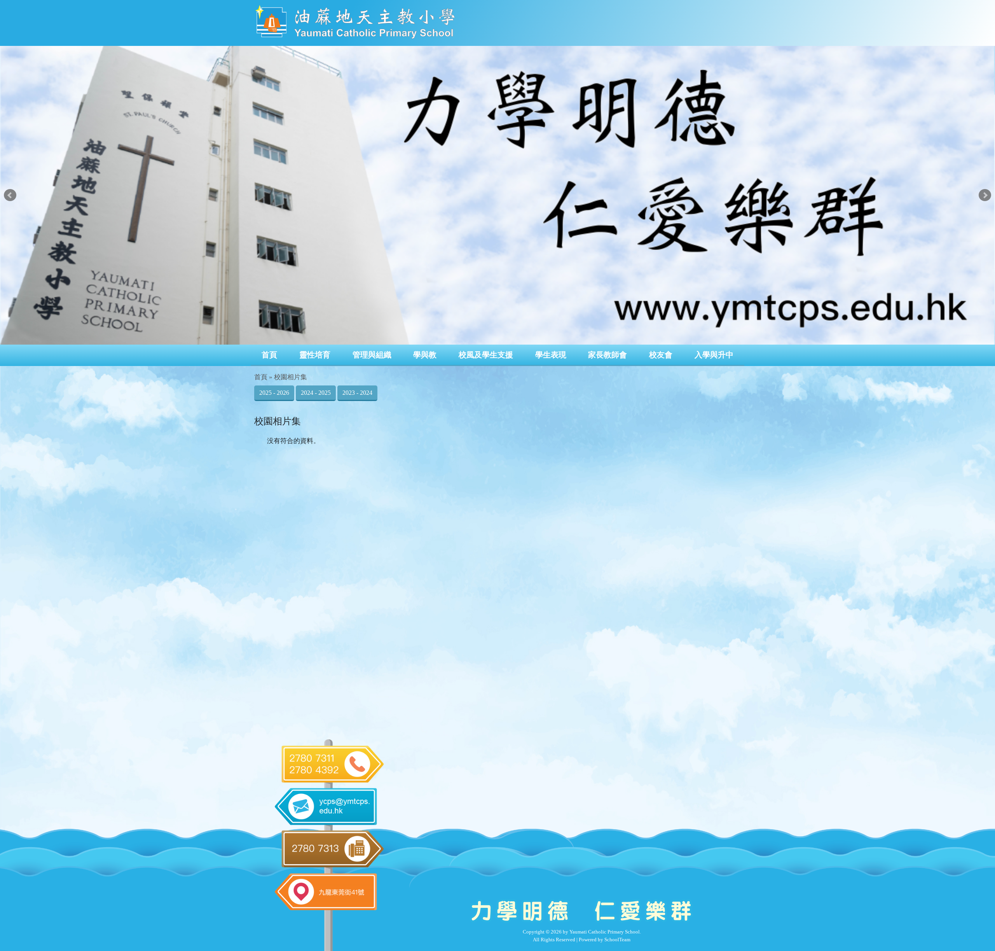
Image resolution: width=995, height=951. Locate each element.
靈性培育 (314, 354)
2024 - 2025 (316, 392)
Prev (10, 195)
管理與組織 (372, 354)
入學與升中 (714, 354)
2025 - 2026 (274, 392)
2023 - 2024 (357, 392)
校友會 (660, 354)
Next (985, 195)
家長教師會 (607, 354)
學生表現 (550, 354)
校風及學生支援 (486, 354)
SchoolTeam (617, 939)
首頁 (269, 354)
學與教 (424, 354)
